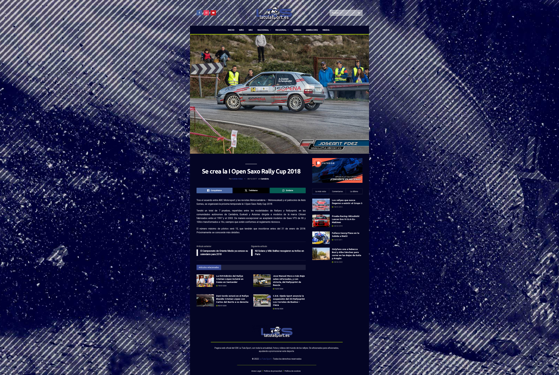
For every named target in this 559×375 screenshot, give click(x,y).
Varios (297, 30)
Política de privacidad (273, 371)
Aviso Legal (256, 371)
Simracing (312, 30)
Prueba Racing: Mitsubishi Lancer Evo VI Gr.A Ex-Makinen (345, 219)
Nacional (263, 30)
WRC (241, 30)
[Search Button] (359, 13)
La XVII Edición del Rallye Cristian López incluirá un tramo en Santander (229, 279)
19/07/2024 (221, 286)
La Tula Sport (265, 359)
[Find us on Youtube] (213, 12)
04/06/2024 (278, 309)
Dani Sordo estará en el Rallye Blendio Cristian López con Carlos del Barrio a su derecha (232, 299)
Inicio (231, 30)
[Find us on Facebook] (199, 12)
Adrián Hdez (237, 179)
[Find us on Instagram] (206, 12)
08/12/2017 (252, 179)
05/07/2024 (221, 306)
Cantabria (265, 179)
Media (326, 30)
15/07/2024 (278, 289)
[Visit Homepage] (274, 13)
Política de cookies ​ (293, 371)
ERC (251, 30)
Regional (281, 30)
